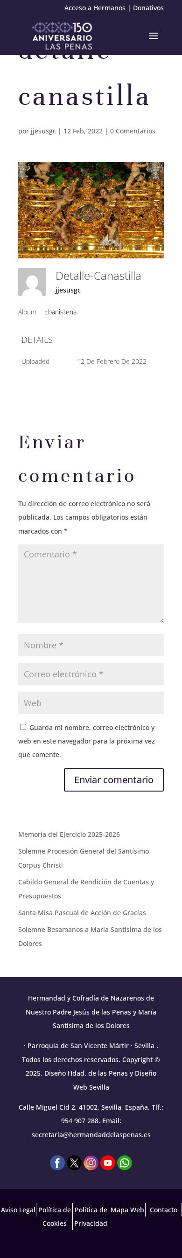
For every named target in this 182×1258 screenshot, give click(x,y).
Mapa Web (127, 1209)
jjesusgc (43, 130)
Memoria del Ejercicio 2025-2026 (69, 834)
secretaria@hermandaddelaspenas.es (91, 1134)
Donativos (148, 7)
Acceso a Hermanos (95, 7)
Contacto (163, 1209)
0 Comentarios (132, 130)
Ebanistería (60, 311)
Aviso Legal (18, 1209)
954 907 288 (79, 1120)
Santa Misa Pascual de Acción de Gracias (82, 912)
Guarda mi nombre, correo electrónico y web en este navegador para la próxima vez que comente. (86, 741)
